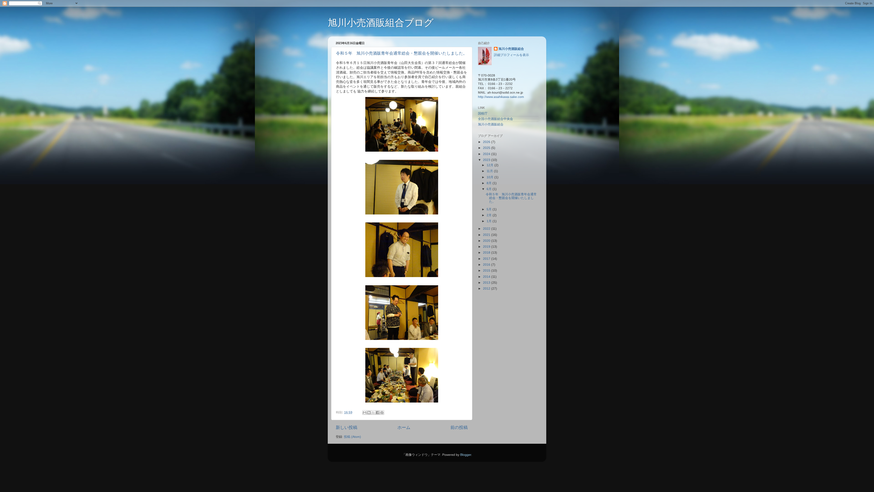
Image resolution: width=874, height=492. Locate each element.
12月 (490, 165)
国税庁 (483, 113)
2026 (487, 142)
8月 (490, 183)
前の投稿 (459, 427)
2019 (487, 246)
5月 (490, 209)
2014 (487, 276)
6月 (490, 189)
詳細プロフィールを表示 (511, 55)
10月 (490, 177)
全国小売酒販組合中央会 (495, 119)
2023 (487, 160)
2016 (487, 264)
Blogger (465, 454)
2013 (487, 282)
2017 (487, 258)
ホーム (403, 427)
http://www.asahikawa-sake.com (501, 97)
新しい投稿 (346, 427)
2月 (490, 215)
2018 (487, 252)
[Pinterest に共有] (382, 412)
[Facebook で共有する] (377, 412)
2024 (487, 154)
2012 (487, 288)
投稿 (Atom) (352, 436)
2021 (487, 235)
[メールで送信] (364, 412)
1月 (490, 221)
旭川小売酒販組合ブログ (381, 22)
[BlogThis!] (369, 412)
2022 (487, 228)
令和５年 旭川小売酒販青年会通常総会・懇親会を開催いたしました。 (401, 53)
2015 (487, 270)
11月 (490, 171)
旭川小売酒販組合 (511, 49)
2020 (487, 240)
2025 (487, 148)
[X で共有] (373, 412)
